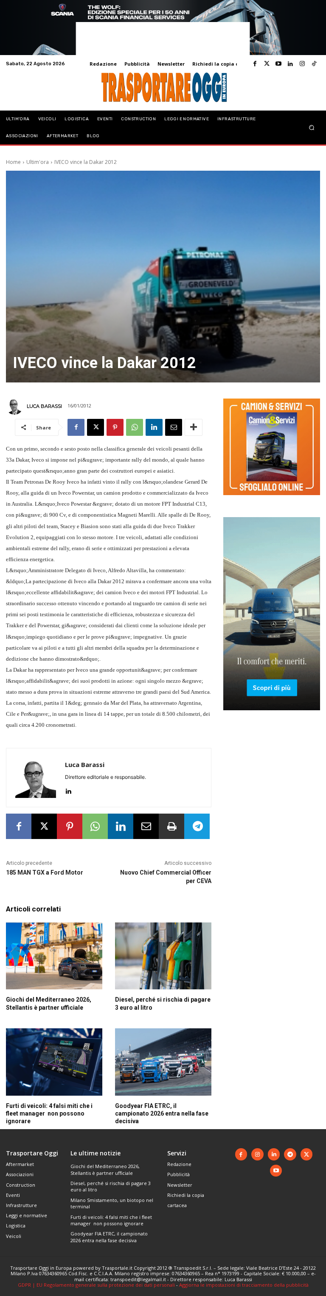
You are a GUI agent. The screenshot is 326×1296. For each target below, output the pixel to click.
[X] (95, 427)
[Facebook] (255, 64)
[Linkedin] (290, 64)
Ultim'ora (37, 162)
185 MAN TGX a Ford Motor (44, 872)
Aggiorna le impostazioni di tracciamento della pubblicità (244, 1285)
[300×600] (271, 717)
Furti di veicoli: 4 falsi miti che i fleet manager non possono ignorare (49, 1113)
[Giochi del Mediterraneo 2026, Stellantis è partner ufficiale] (54, 956)
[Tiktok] (314, 64)
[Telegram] (197, 826)
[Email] (173, 427)
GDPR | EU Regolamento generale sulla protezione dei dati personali (96, 1285)
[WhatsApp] (134, 427)
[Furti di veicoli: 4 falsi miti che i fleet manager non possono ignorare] (54, 1062)
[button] (312, 127)
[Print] (171, 826)
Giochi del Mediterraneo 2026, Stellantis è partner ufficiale (105, 1169)
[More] (193, 427)
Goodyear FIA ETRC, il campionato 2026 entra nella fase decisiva (161, 1113)
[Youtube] (278, 64)
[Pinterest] (115, 427)
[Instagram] (302, 64)
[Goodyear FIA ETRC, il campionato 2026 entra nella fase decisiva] (163, 1062)
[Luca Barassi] (15, 406)
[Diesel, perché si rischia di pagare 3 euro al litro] (163, 956)
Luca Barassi (44, 406)
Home (13, 162)
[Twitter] (267, 64)
